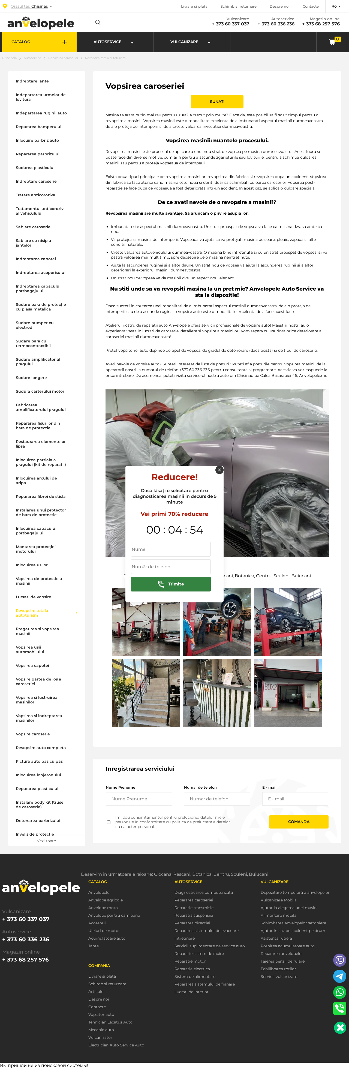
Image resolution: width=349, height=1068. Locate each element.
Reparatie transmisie (193, 908)
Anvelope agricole (105, 900)
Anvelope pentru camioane (114, 915)
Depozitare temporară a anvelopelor (295, 892)
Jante (93, 946)
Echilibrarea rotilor (278, 969)
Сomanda (298, 821)
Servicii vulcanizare (279, 976)
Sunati (217, 101)
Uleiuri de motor (104, 930)
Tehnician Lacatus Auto (110, 1022)
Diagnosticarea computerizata (203, 892)
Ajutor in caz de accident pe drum (293, 930)
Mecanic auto (101, 1030)
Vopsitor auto (101, 1014)
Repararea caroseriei (63, 58)
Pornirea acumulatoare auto (288, 946)
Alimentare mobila (278, 915)
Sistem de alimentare (194, 976)
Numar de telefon (200, 787)
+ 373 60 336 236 (276, 23)
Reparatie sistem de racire (199, 953)
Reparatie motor (190, 961)
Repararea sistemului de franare (204, 984)
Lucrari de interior (191, 992)
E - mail (269, 787)
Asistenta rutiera (276, 938)
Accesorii (97, 923)
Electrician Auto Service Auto (116, 1045)
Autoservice (32, 58)
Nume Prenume (120, 787)
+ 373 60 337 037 (230, 23)
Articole (95, 991)
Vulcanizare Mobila (279, 900)
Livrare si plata (194, 6)
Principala (9, 58)
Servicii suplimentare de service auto (209, 946)
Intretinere (184, 938)
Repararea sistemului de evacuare (206, 930)
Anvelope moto (103, 908)
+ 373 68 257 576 (321, 23)
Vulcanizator (100, 1037)
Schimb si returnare (239, 6)
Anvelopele (98, 892)
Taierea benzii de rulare (283, 961)
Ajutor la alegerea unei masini (289, 908)
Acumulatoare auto (106, 938)
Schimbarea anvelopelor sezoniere (293, 923)
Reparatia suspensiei (193, 915)
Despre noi (280, 6)
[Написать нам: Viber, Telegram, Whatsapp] (340, 1028)
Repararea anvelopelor (282, 953)
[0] (331, 41)
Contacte (311, 6)
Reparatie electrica (192, 969)
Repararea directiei (192, 923)
